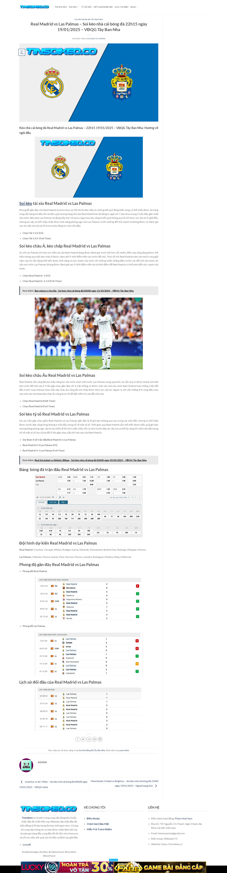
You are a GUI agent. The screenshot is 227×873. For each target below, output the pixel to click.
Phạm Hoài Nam (183, 818)
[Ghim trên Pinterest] (94, 739)
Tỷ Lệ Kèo (86, 7)
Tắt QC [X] (113, 860)
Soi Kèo (73, 7)
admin (102, 39)
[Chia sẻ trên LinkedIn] (100, 739)
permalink (124, 750)
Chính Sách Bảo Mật (98, 823)
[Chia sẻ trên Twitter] (83, 739)
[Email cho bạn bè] (88, 739)
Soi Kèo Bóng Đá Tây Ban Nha (89, 19)
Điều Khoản (93, 818)
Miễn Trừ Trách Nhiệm (99, 829)
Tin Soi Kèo (61, 7)
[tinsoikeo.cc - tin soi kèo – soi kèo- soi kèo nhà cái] (34, 7)
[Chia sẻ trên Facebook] (77, 739)
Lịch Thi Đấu (121, 7)
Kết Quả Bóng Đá (103, 7)
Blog (133, 7)
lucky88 (27, 844)
